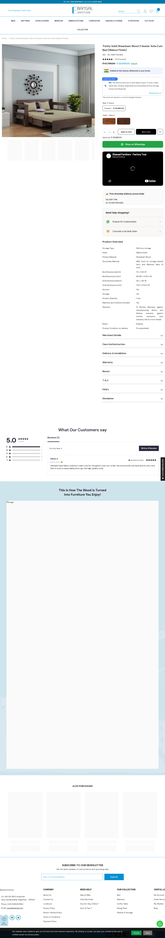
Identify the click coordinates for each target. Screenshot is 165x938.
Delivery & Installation (114, 353)
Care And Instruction (113, 344)
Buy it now (146, 132)
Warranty (107, 362)
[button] (114, 59)
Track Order (26, 10)
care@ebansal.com (15, 908)
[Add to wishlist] (160, 132)
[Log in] (145, 11)
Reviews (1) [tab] (53, 437)
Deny (148, 933)
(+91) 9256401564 (15, 904)
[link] (82, 635)
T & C (105, 380)
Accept (136, 933)
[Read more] (152, 11)
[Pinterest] (12, 917)
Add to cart (126, 132)
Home (4, 38)
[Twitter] (18, 917)
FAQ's (105, 389)
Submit (114, 877)
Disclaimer (108, 398)
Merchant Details (111, 335)
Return (106, 371)
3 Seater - (114, 108)
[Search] (129, 11)
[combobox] (126, 11)
